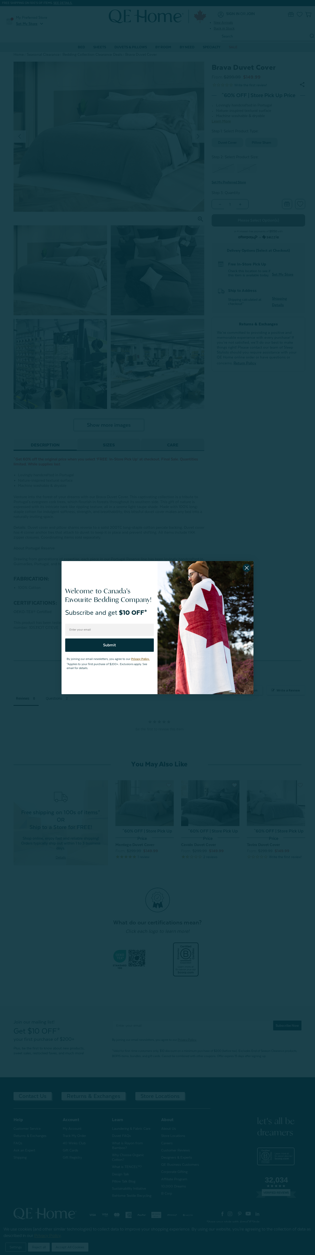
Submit (109, 645)
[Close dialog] (246, 568)
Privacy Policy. (140, 659)
